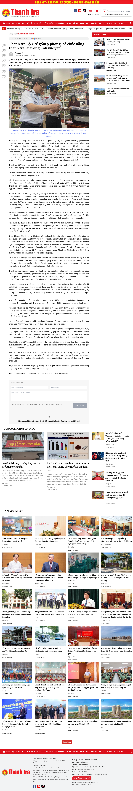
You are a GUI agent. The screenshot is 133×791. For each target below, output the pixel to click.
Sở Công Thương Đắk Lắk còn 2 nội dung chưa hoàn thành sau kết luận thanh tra (16, 614)
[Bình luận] (4, 71)
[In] (4, 76)
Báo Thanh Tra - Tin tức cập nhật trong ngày (20, 12)
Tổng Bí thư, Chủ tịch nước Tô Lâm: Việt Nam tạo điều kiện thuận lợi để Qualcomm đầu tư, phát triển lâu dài (116, 614)
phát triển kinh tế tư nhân (105, 29)
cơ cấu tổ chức (47, 373)
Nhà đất (94, 23)
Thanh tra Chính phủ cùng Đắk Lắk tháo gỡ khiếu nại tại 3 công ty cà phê (82, 651)
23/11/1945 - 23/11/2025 (24, 29)
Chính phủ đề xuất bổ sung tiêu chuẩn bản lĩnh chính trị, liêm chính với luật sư (17, 577)
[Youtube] (79, 10)
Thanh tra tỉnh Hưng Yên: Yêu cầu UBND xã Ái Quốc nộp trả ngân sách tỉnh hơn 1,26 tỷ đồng (118, 78)
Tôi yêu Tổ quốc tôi (84, 29)
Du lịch (102, 23)
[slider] (113, 11)
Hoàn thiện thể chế (26, 34)
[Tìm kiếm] (131, 23)
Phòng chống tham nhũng (54, 23)
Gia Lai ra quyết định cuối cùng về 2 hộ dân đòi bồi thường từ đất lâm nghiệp (116, 577)
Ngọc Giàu (5, 620)
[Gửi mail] (4, 55)
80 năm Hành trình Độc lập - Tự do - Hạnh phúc (54, 29)
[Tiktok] (84, 10)
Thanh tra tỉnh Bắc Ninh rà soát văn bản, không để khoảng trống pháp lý (116, 495)
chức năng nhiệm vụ (61, 373)
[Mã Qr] (4, 65)
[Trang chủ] (4, 23)
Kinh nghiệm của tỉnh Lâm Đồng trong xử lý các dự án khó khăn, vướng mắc (48, 724)
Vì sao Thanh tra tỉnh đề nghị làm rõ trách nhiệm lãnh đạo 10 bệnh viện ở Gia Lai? (83, 577)
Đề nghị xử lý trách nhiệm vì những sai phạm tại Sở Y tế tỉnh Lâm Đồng (118, 65)
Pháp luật (84, 23)
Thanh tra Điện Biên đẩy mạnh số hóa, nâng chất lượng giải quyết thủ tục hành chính (83, 687)
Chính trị (10, 23)
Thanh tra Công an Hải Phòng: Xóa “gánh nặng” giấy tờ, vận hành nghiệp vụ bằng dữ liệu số (82, 541)
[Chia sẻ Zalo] (4, 50)
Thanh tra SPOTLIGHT (115, 23)
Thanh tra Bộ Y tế (33, 373)
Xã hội (75, 23)
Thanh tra (20, 23)
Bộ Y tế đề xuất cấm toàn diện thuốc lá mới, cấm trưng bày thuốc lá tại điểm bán (68, 467)
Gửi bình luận (80, 405)
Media (68, 23)
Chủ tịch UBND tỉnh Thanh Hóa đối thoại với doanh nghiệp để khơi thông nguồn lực (16, 724)
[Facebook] (75, 10)
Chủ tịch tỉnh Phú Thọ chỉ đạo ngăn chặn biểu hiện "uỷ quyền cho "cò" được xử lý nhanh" (118, 52)
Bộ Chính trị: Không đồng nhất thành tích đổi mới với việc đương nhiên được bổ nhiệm (49, 577)
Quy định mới (21, 373)
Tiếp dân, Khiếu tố (33, 23)
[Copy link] (4, 60)
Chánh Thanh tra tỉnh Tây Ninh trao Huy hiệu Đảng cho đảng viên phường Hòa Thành (50, 687)
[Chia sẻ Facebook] (4, 45)
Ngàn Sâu (71, 583)
